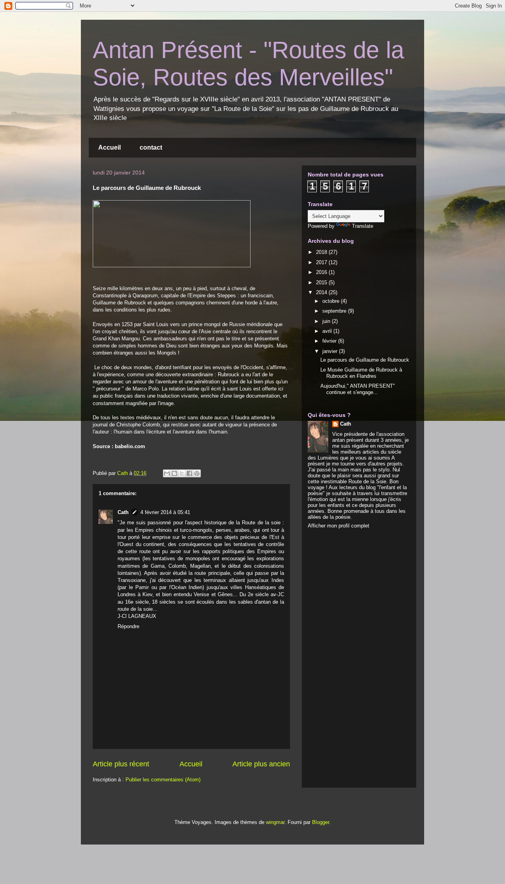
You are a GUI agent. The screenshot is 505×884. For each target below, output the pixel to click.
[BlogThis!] (174, 473)
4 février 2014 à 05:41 (165, 512)
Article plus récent (121, 764)
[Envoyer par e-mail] (167, 473)
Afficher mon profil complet (338, 526)
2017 (322, 262)
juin (327, 321)
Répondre (128, 626)
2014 (322, 292)
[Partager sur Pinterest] (197, 473)
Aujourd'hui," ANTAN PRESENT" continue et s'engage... (357, 389)
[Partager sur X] (182, 473)
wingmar (275, 822)
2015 (322, 282)
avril (327, 331)
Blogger (320, 822)
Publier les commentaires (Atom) (162, 780)
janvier (330, 351)
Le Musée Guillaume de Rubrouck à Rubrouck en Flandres (361, 373)
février (330, 341)
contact (151, 147)
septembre (335, 311)
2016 (322, 272)
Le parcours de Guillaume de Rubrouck (364, 360)
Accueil (109, 147)
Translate (362, 226)
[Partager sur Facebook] (189, 473)
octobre (331, 301)
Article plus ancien (261, 764)
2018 (322, 252)
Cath (123, 512)
